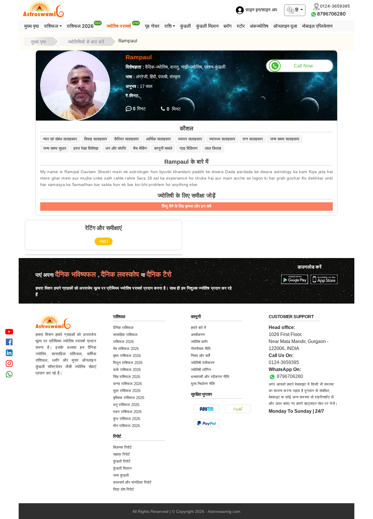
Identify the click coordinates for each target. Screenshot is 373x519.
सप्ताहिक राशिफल (125, 334)
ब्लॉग (227, 26)
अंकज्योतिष (259, 26)
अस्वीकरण (198, 334)
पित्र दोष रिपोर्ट (123, 489)
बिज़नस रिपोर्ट (122, 447)
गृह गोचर (152, 26)
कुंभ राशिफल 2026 (126, 419)
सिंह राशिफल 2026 (126, 377)
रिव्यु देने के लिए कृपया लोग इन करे (186, 206)
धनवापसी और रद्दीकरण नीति (210, 377)
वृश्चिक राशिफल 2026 (128, 398)
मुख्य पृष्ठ (31, 26)
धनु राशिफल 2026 (126, 405)
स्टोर (241, 26)
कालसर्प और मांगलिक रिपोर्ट (132, 482)
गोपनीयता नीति (200, 348)
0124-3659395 (284, 362)
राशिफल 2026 (84, 25)
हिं (296, 10)
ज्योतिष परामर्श (123, 25)
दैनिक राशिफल (123, 327)
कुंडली (185, 26)
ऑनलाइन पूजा (285, 26)
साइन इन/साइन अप (260, 10)
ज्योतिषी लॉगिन (201, 370)
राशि (168, 26)
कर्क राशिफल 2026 (127, 370)
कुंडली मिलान (207, 26)
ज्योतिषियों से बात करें (86, 42)
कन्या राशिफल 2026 (127, 384)
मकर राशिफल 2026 (127, 412)
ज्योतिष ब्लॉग (199, 341)
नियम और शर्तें (200, 355)
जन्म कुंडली (121, 475)
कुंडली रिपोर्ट (121, 461)
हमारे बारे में (198, 327)
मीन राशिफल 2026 (126, 426)
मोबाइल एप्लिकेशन (317, 26)
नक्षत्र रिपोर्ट (121, 454)
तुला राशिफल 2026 (126, 391)
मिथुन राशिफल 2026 (127, 362)
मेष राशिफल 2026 (126, 348)
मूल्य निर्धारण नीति (203, 384)
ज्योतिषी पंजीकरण (202, 362)
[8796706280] (313, 14)
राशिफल (51, 26)
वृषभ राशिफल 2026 (127, 355)
